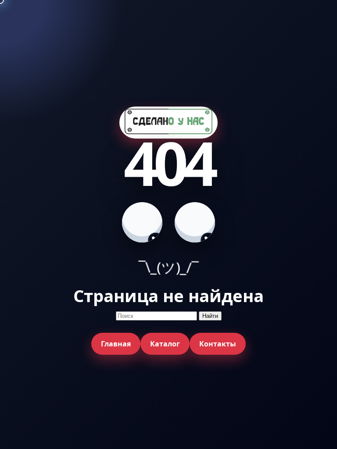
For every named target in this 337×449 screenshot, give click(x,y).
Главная (116, 344)
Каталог (165, 344)
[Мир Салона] (168, 123)
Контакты (217, 344)
